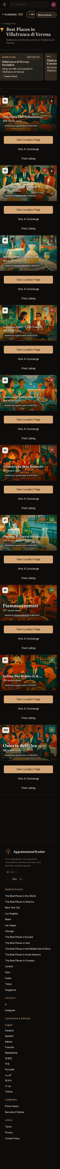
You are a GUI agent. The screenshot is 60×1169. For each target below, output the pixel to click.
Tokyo (8, 984)
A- (8, 879)
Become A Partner (14, 1112)
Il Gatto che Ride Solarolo (23, 466)
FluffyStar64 (20, 196)
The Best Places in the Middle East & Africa (27, 948)
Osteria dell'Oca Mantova (23, 745)
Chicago (9, 931)
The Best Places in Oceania (19, 960)
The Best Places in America (19, 901)
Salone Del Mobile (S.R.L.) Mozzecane (23, 676)
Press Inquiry (12, 1106)
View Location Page (28, 139)
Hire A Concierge (28, 149)
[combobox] (31, 4)
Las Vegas (10, 925)
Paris (7, 972)
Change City (9, 23)
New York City (12, 907)
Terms (8, 1126)
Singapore (10, 990)
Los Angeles (11, 913)
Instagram (10, 1010)
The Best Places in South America (23, 954)
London (9, 966)
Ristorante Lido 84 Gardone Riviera (23, 256)
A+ (20, 879)
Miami (8, 919)
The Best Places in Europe (19, 937)
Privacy (9, 1132)
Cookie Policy (12, 1138)
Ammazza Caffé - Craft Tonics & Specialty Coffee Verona (23, 327)
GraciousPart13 (22, 266)
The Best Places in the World (20, 896)
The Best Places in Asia (17, 943)
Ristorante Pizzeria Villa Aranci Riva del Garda (23, 397)
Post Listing (28, 158)
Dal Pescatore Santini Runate (23, 186)
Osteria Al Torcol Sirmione (23, 536)
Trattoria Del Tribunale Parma (23, 116)
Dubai (8, 978)
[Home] (4, 4)
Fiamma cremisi (20, 605)
